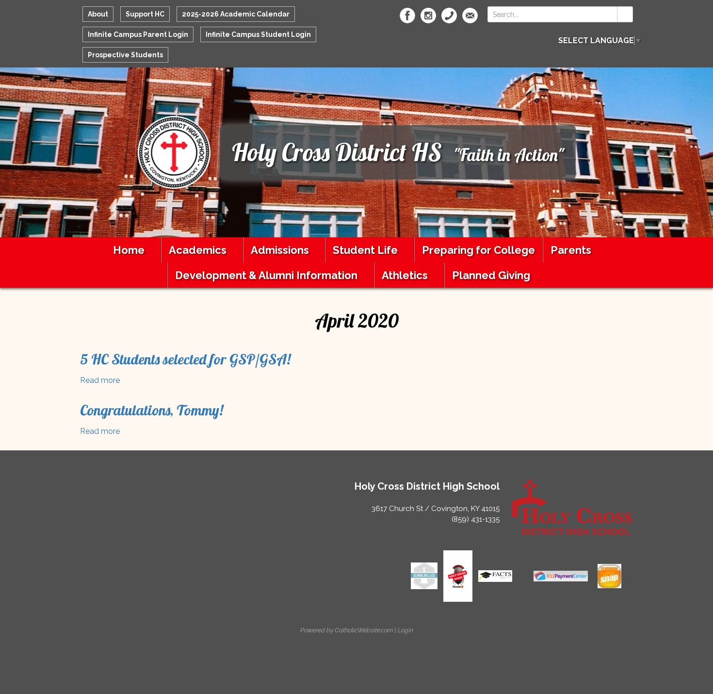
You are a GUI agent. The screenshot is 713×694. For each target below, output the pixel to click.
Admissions (280, 250)
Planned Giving (491, 275)
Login (405, 630)
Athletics (405, 275)
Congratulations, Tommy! (151, 410)
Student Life (365, 250)
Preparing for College (478, 250)
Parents (571, 250)
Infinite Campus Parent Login (138, 34)
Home (129, 250)
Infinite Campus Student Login (258, 34)
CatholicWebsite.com (364, 630)
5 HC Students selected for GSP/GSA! (185, 359)
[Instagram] (428, 15)
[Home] (174, 151)
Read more (100, 380)
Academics (198, 250)
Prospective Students (125, 55)
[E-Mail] (470, 15)
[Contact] (449, 15)
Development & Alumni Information (266, 275)
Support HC (145, 14)
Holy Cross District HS (337, 152)
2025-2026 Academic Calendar (236, 14)
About (98, 14)
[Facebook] (407, 15)
